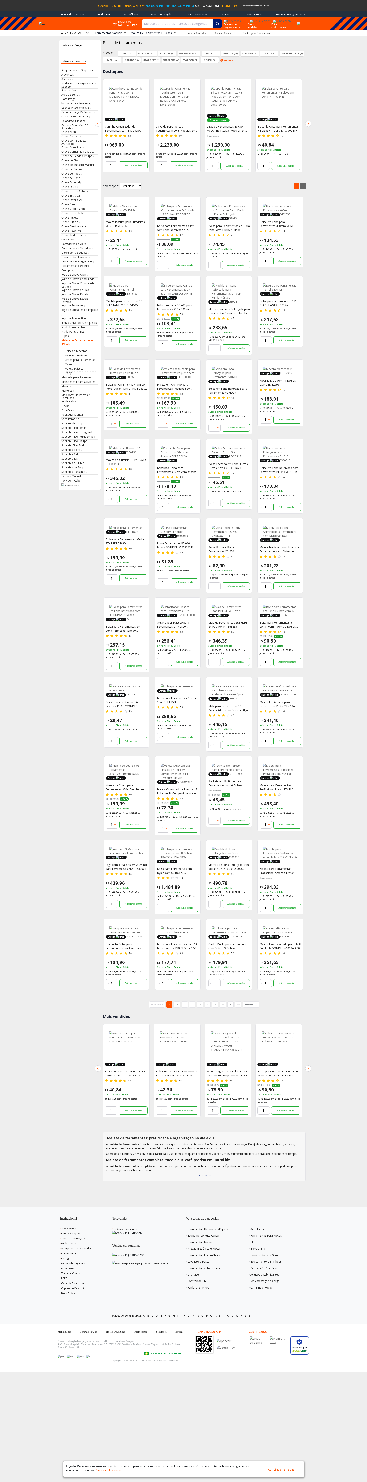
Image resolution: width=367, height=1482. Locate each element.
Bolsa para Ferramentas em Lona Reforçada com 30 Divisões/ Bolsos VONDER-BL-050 (125, 629)
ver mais (202, 1175)
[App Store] (226, 1341)
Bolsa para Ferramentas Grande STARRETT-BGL (177, 700)
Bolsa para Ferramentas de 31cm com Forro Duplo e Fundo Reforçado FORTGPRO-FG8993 (229, 228)
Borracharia (257, 1248)
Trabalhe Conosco (71, 1273)
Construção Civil (197, 1281)
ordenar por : (111, 186)
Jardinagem (194, 1274)
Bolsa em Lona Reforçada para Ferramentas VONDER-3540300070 (227, 391)
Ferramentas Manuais (200, 1242)
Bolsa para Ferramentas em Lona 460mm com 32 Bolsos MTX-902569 (278, 625)
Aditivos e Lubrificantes (264, 1274)
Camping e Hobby (261, 1287)
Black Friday (68, 1293)
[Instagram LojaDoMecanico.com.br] (80, 1356)
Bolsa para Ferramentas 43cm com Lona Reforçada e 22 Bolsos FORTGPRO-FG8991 (176, 228)
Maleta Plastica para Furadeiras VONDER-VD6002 (276, 128)
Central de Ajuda (70, 1233)
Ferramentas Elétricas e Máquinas (208, 1229)
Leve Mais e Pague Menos (290, 14)
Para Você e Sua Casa (264, 1268)
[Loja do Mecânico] (83, 23)
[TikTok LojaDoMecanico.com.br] (89, 1356)
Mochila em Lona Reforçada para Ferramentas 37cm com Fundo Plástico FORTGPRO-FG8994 (229, 311)
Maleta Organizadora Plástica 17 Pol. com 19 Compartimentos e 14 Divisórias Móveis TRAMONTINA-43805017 (177, 791)
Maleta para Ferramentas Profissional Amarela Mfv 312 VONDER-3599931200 (278, 871)
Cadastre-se (278, 27)
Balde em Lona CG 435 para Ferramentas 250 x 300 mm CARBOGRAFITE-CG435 (174, 307)
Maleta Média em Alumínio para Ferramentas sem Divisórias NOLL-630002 (279, 549)
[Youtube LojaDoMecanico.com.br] (70, 1356)
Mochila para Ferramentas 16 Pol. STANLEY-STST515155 (124, 303)
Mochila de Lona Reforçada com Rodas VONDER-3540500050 (228, 867)
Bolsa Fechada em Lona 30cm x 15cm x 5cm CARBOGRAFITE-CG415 (228, 466)
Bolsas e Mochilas (196, 33)
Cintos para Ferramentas (256, 33)
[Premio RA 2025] (279, 1338)
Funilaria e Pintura (198, 1287)
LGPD (64, 1278)
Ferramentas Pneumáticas (203, 1255)
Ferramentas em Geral (264, 1255)
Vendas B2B (104, 14)
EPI (252, 1242)
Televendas (227, 14)
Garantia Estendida (72, 1283)
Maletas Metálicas (224, 33)
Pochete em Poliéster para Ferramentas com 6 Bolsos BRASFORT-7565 (225, 783)
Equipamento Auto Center (203, 1235)
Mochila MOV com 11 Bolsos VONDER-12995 (278, 382)
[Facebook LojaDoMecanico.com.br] (61, 1356)
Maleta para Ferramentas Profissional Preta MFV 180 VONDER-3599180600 (276, 787)
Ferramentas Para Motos (266, 1235)
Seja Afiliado (130, 14)
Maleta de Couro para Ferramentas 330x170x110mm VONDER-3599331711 (125, 787)
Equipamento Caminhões (266, 1261)
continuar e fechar (282, 1469)
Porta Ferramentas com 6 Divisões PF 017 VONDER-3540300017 (122, 704)
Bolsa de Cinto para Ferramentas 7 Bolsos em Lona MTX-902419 (227, 128)
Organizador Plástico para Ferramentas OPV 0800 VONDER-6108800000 (173, 625)
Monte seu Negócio (162, 14)
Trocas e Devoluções (73, 1238)
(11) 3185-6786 (133, 1255)
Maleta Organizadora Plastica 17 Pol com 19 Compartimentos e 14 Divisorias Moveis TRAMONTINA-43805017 (177, 1073)
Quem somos (140, 1331)
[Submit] (217, 23)
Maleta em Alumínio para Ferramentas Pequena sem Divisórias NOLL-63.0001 (174, 387)
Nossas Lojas (254, 14)
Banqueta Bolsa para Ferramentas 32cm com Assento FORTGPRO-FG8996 (177, 470)
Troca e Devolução (115, 1331)
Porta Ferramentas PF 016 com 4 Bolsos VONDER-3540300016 (177, 545)
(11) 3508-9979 (133, 1233)
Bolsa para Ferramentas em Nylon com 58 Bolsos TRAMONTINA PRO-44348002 (176, 871)
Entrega (65, 1258)
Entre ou (276, 24)
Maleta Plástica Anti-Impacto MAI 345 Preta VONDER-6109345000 (280, 946)
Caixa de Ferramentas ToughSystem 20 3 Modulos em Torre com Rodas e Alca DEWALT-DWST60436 (125, 129)
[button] (98, 124)
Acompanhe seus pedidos (76, 1248)
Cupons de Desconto (72, 14)
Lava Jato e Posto (198, 1261)
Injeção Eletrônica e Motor (203, 1248)
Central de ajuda (88, 1331)
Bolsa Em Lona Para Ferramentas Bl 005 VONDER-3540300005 (126, 1073)
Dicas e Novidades (196, 14)
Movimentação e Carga (264, 1281)
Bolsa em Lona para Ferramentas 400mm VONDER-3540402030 (279, 224)
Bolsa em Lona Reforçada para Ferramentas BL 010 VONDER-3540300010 (279, 470)
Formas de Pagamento (74, 1263)
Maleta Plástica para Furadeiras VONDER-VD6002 (125, 224)
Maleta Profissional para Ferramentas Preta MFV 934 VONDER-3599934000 (277, 704)
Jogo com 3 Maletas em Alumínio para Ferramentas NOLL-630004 (126, 867)
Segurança (161, 1331)
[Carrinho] (298, 21)
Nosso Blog (67, 1268)
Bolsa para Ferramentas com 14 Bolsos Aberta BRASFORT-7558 (177, 946)
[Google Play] (226, 1348)
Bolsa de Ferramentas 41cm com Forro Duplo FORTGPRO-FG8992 (126, 386)
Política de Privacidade (109, 1470)
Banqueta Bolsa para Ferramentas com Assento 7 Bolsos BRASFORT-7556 (123, 946)
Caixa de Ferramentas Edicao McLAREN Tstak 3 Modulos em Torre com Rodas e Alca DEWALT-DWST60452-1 (175, 129)
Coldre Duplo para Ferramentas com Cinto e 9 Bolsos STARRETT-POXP (228, 946)
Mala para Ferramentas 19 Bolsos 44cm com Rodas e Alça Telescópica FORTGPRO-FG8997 (228, 708)
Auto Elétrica (258, 1229)
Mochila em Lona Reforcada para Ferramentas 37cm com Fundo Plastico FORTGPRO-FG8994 (278, 1073)
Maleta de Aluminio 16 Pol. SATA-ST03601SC (126, 462)
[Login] (281, 20)
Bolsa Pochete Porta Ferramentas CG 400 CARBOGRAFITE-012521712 (225, 549)
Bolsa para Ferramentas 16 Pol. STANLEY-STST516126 (279, 303)
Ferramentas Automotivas (203, 1268)
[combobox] (182, 23)
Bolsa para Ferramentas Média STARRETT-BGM (125, 541)
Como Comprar (70, 1253)
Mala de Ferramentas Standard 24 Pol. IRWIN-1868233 (227, 624)
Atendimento (68, 1228)
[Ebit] (259, 1338)
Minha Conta (68, 1243)
